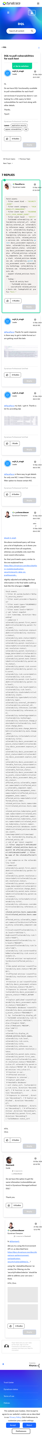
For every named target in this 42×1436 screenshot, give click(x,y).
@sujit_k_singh (10, 538)
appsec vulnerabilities (13, 129)
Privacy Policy (15, 1417)
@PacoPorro (9, 332)
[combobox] (21, 31)
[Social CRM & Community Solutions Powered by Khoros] (34, 1365)
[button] (13, 1425)
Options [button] (38, 47)
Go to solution (22, 66)
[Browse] (9, 12)
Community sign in (32, 12)
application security (19, 125)
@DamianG (14, 1241)
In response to (23, 1236)
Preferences (21, 1431)
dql (26, 129)
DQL (4, 47)
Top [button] (3, 1364)
